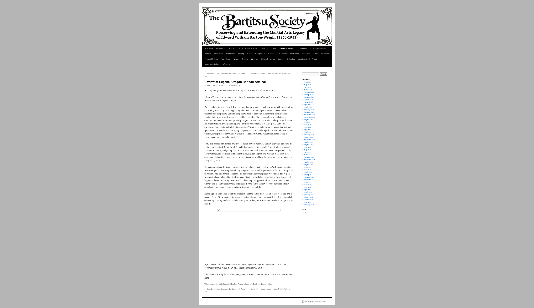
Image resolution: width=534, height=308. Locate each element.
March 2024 (308, 132)
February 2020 (309, 204)
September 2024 (309, 117)
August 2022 (308, 164)
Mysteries (325, 53)
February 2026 (309, 92)
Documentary (302, 48)
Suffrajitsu (291, 59)
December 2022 (309, 157)
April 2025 (307, 104)
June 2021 (307, 184)
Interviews (305, 53)
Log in (306, 212)
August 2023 (308, 144)
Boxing (273, 48)
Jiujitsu (315, 53)
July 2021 (307, 182)
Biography (264, 48)
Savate (245, 59)
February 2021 (309, 194)
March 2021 (308, 192)
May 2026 (307, 84)
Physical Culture (211, 59)
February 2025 (309, 109)
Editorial (208, 53)
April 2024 (307, 129)
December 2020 (309, 199)
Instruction (294, 53)
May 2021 (307, 187)
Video (314, 59)
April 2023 (307, 152)
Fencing (241, 53)
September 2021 (309, 179)
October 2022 (308, 162)
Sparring (281, 59)
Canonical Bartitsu (286, 48)
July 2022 (307, 167)
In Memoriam (282, 53)
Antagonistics (221, 48)
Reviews (236, 59)
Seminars (254, 59)
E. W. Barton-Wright (318, 48)
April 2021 (307, 189)
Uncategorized (304, 59)
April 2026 (307, 87)
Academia (209, 48)
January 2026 (308, 94)
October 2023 (308, 142)
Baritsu (232, 48)
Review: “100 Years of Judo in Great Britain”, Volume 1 (271, 73)
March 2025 (308, 107)
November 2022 (309, 159)
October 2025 (308, 99)
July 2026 (307, 82)
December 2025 (309, 97)
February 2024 (309, 134)
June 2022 (307, 169)
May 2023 (307, 149)
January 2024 (308, 137)
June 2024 (307, 124)
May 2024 (307, 127)
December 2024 (309, 112)
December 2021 (309, 177)
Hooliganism (260, 53)
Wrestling (226, 64)
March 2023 (308, 154)
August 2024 (308, 119)
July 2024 (307, 122)
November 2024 (309, 114)
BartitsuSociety (235, 85)
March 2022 (308, 172)
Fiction (249, 53)
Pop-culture (225, 59)
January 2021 (308, 197)
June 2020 (307, 202)
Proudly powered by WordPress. (315, 301)
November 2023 (309, 139)
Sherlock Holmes (268, 59)
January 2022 (308, 174)
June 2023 (307, 147)
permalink (268, 284)
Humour (271, 53)
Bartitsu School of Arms (247, 48)
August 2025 (308, 102)
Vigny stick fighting (212, 64)
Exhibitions (230, 53)
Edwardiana (218, 53)
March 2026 (308, 89)
